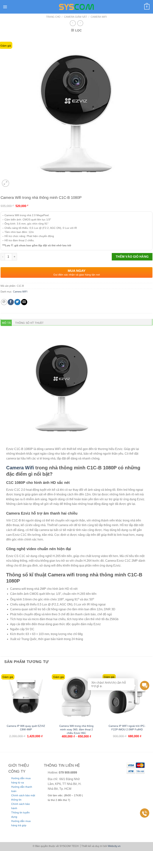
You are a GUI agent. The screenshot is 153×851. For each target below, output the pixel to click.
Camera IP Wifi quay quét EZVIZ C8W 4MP (26, 727)
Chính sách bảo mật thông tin (23, 797)
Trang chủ (53, 16)
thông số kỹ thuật (29, 322)
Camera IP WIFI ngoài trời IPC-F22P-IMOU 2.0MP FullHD (127, 727)
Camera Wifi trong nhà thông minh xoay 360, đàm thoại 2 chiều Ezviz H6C (76, 729)
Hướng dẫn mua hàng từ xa (21, 780)
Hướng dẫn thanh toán (21, 788)
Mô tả (6, 322)
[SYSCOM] (76, 7)
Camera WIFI (99, 16)
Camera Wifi (20, 467)
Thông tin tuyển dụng (20, 814)
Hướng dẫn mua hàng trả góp (21, 823)
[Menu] (5, 6)
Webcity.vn (114, 845)
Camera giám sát (75, 16)
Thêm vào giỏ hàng (132, 256)
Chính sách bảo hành (20, 805)
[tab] (6, 323)
